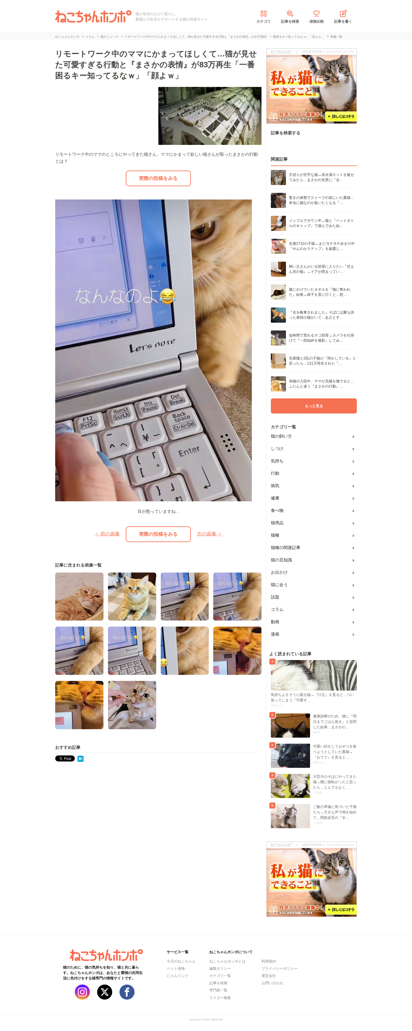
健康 (275, 498)
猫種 (275, 535)
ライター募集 (220, 998)
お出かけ (279, 572)
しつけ (277, 448)
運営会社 (268, 976)
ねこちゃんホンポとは (227, 961)
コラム (277, 609)
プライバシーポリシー (279, 968)
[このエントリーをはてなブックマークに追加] (81, 758)
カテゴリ (263, 21)
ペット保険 (176, 968)
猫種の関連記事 (285, 547)
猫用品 (277, 522)
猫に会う (279, 584)
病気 (275, 485)
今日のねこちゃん (181, 961)
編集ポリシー (220, 968)
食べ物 (277, 510)
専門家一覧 (218, 990)
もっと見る (314, 406)
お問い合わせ (272, 983)
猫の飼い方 (281, 436)
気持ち (277, 460)
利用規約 (268, 961)
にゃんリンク (178, 976)
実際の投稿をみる (158, 178)
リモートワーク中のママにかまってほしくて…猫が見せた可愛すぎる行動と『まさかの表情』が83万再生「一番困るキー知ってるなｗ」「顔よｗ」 (156, 64)
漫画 (275, 634)
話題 (275, 597)
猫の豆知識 (281, 559)
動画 (275, 621)
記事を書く (343, 21)
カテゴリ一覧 (220, 976)
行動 (275, 473)
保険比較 (316, 21)
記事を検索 (290, 21)
